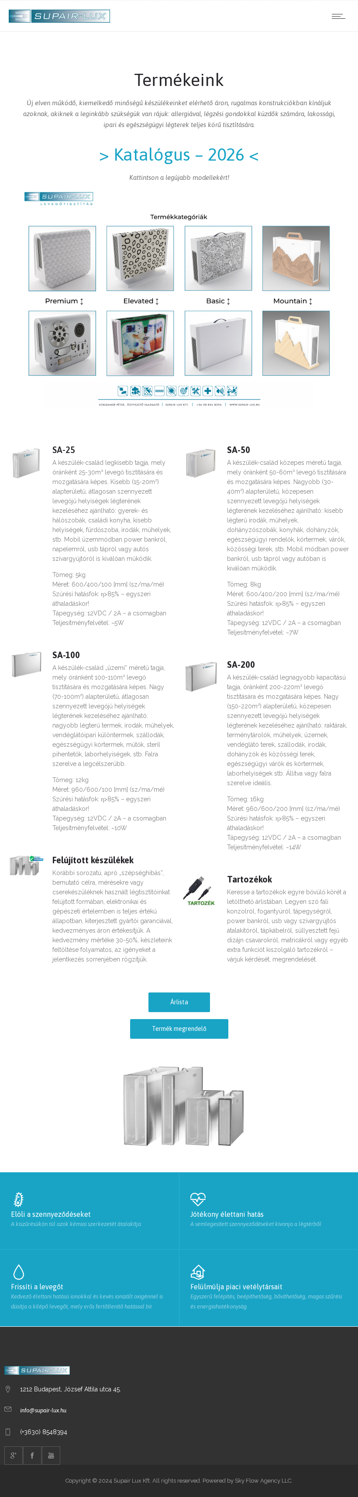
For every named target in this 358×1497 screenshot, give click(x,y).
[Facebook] (32, 1455)
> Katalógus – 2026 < (179, 154)
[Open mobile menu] (340, 16)
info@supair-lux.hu (43, 1410)
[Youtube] (51, 1455)
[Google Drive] (13, 1455)
